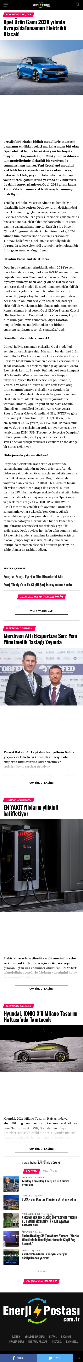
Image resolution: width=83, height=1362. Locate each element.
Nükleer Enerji (16, 1341)
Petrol (53, 1336)
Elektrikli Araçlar (37, 1341)
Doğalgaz (66, 1336)
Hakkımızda (72, 1341)
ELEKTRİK (16, 1336)
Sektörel (57, 1341)
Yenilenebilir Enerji (35, 1336)
